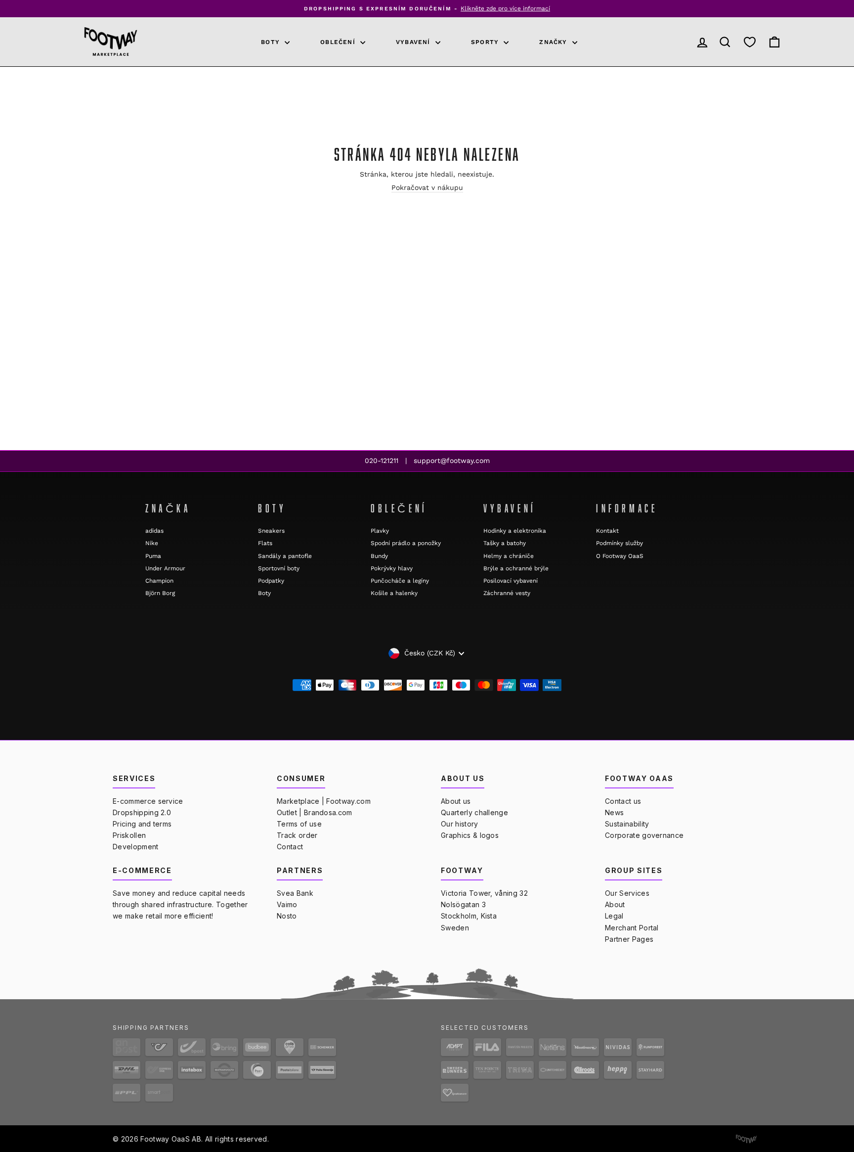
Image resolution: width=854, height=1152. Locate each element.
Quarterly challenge (474, 812)
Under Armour (165, 568)
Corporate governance (644, 835)
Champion (159, 580)
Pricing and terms (142, 824)
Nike (151, 543)
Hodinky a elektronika (514, 530)
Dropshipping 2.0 (142, 812)
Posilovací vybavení (510, 580)
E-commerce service (148, 801)
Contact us (623, 801)
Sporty (486, 42)
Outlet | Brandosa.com (314, 812)
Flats (265, 543)
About (615, 904)
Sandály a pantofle (285, 556)
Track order (297, 835)
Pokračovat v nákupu (427, 187)
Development (136, 846)
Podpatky (271, 580)
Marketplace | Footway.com (324, 801)
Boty (271, 42)
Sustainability (627, 824)
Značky (554, 42)
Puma (153, 556)
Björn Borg (160, 593)
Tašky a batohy (504, 543)
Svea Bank (295, 893)
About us (456, 801)
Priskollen (129, 835)
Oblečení (339, 42)
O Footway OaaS (619, 556)
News (614, 812)
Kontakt (607, 530)
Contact (290, 846)
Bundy (379, 556)
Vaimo (287, 904)
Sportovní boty (278, 568)
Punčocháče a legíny (400, 580)
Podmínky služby (619, 543)
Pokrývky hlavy (392, 568)
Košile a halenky (394, 593)
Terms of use (299, 824)
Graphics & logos (470, 835)
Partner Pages (629, 939)
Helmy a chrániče (508, 556)
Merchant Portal (632, 927)
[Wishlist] (749, 42)
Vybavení (414, 42)
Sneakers (271, 530)
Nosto (287, 916)
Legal (614, 916)
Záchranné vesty (506, 593)
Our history (459, 824)
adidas (154, 530)
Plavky (380, 530)
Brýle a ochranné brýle (516, 568)
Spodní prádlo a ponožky (406, 543)
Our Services (627, 893)
